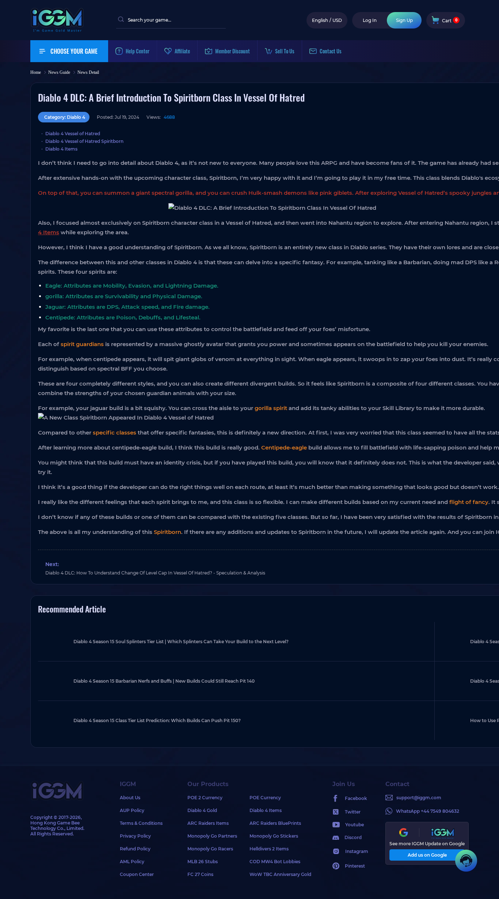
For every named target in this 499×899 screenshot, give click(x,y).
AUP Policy (132, 810)
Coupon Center (137, 874)
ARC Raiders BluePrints (275, 823)
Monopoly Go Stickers (274, 836)
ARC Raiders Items (208, 823)
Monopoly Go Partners (212, 836)
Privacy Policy (135, 836)
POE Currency (265, 797)
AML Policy (132, 861)
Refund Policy (135, 848)
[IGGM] (57, 30)
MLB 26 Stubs (202, 861)
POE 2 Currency (204, 797)
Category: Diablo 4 (64, 117)
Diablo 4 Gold (202, 810)
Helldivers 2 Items (269, 848)
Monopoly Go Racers (210, 848)
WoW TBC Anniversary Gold (280, 874)
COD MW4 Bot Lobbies (275, 861)
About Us (130, 797)
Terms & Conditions (141, 823)
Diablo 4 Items (266, 810)
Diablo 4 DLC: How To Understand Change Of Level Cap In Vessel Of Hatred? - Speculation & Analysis (155, 573)
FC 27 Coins (200, 874)
